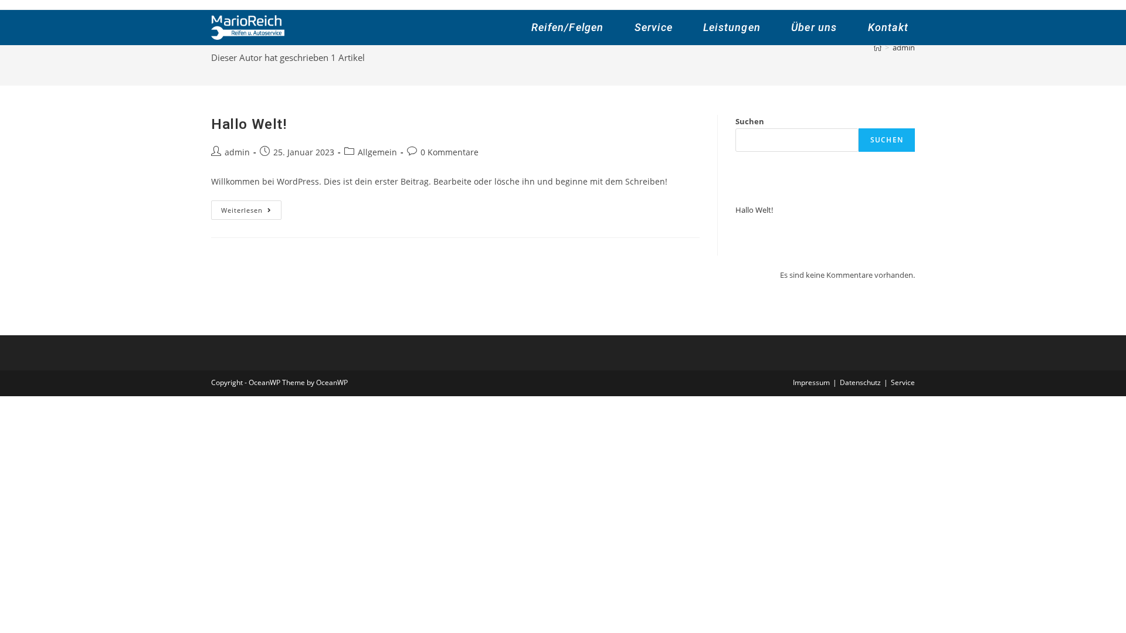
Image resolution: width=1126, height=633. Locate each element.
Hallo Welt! (249, 124)
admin (237, 152)
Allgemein (377, 152)
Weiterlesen (251, 212)
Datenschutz (860, 382)
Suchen (749, 121)
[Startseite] (877, 47)
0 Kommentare (449, 152)
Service (903, 382)
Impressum (811, 382)
